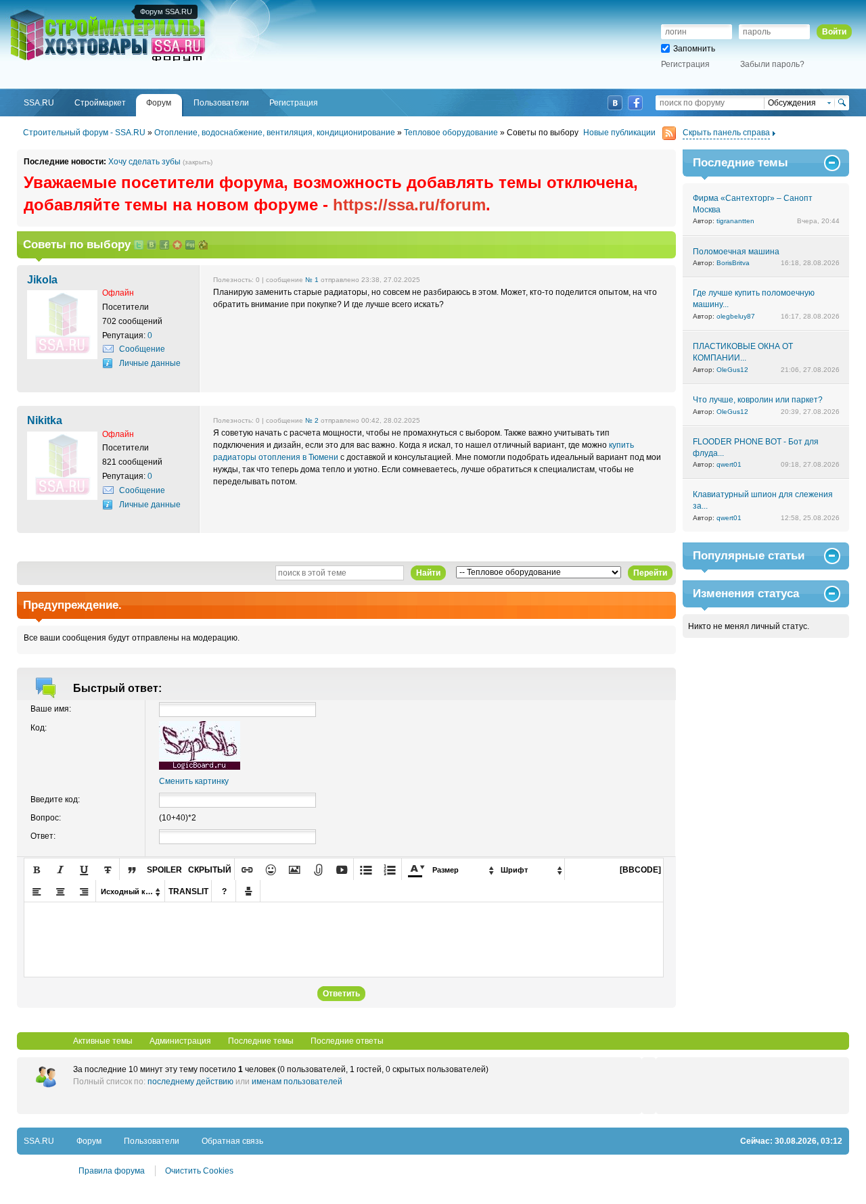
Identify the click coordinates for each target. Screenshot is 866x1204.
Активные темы (103, 1041)
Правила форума (111, 1171)
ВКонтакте (615, 102)
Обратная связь (232, 1141)
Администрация (180, 1041)
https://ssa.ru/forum (409, 204)
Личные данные (150, 363)
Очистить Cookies (199, 1171)
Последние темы (261, 1041)
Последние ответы (347, 1041)
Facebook (635, 102)
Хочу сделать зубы (144, 161)
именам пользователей (297, 1081)
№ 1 (312, 279)
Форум (88, 1141)
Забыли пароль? (772, 64)
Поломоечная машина (736, 251)
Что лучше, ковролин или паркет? (758, 399)
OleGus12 (732, 369)
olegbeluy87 (735, 316)
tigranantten (735, 221)
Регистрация (685, 64)
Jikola (42, 279)
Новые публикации (619, 132)
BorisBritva (733, 263)
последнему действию (190, 1081)
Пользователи (151, 1141)
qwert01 (729, 464)
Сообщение (142, 349)
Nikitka (44, 420)
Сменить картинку (194, 781)
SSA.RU (65, 11)
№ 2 (312, 420)
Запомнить (694, 48)
